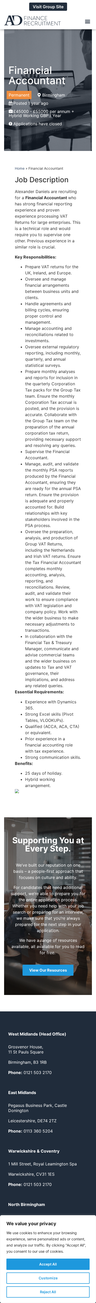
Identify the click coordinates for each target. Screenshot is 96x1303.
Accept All (48, 1264)
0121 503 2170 (30, 1072)
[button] (87, 21)
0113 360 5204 (30, 1131)
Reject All (48, 1292)
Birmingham (53, 95)
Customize (48, 1278)
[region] (48, 1259)
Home (20, 168)
